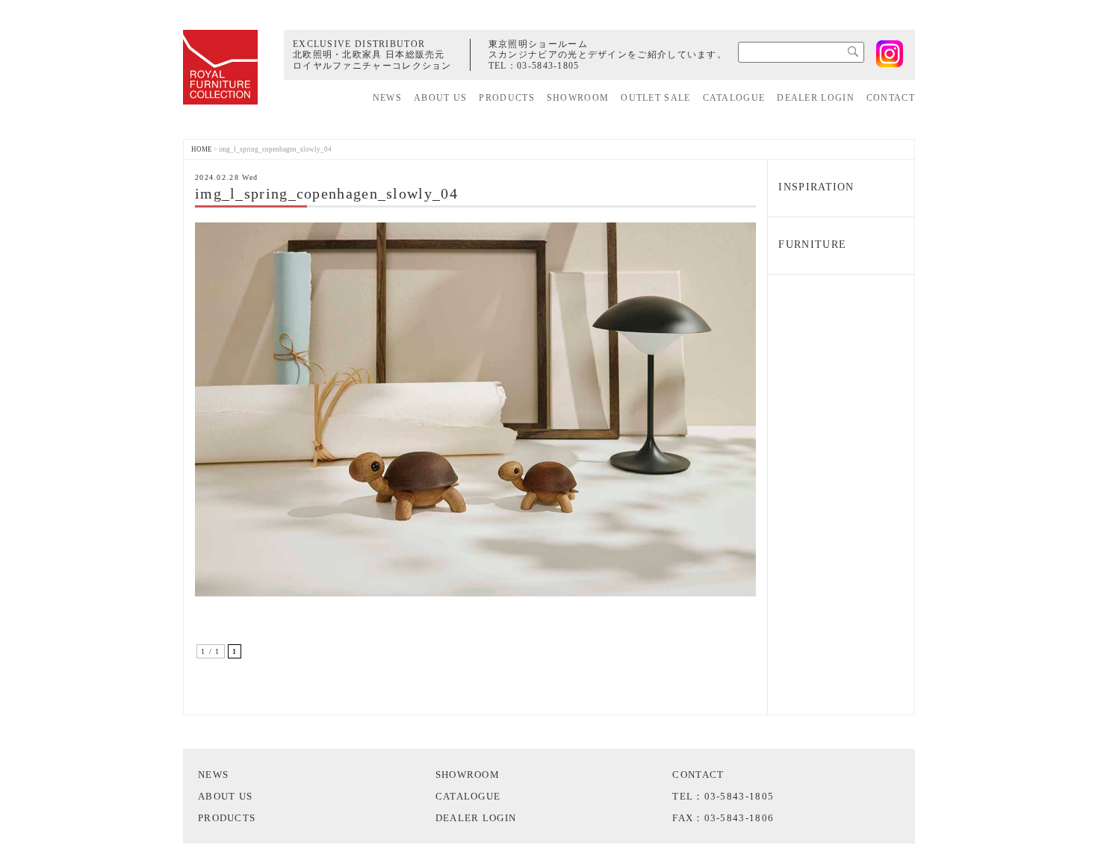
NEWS (387, 98)
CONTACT (890, 98)
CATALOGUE (734, 98)
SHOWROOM (578, 98)
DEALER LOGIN (815, 98)
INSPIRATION (816, 187)
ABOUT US (440, 98)
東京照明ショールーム (538, 44)
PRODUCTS (506, 98)
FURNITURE (812, 244)
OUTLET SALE (655, 98)
